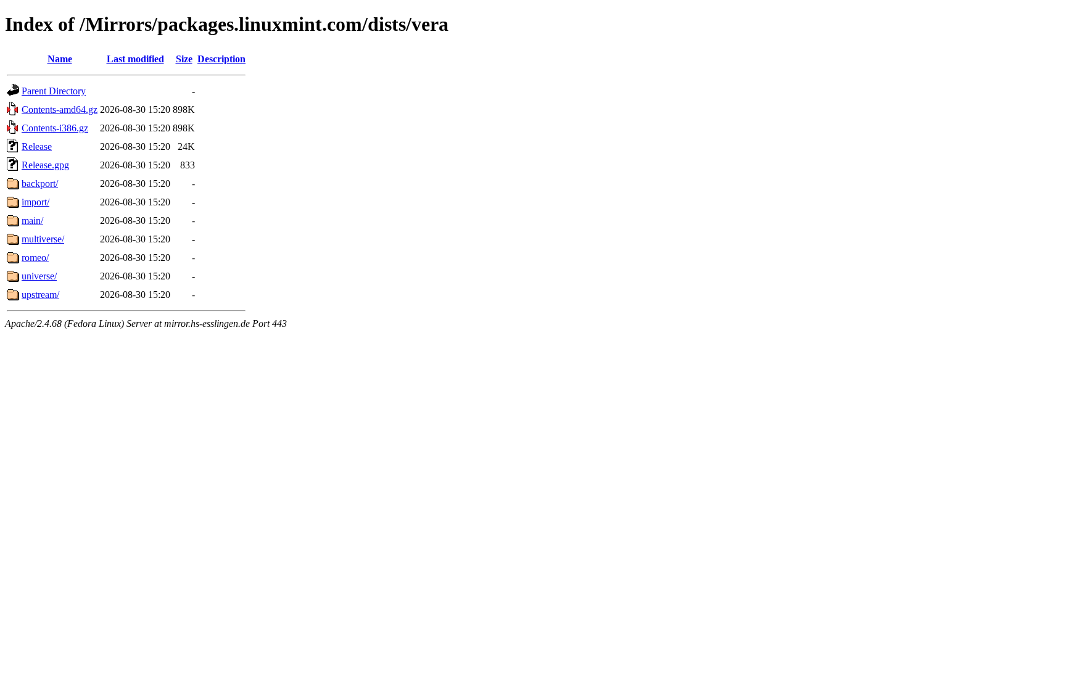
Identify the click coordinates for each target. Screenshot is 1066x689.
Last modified (135, 59)
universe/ (39, 276)
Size (184, 59)
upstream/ (40, 294)
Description (221, 59)
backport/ (40, 183)
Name (60, 59)
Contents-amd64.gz (59, 109)
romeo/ (35, 257)
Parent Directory (54, 91)
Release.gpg (45, 165)
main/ (32, 220)
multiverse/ (43, 239)
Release (37, 146)
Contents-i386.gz (55, 128)
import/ (35, 202)
